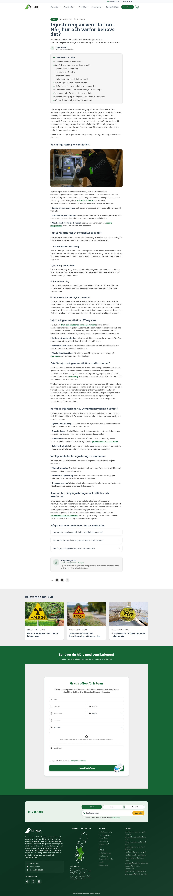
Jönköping (76, 873)
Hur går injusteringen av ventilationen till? (72, 65)
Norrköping (86, 875)
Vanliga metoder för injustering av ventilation (73, 93)
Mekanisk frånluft (104, 844)
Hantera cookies (103, 865)
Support (113, 807)
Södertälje (79, 877)
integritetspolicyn (78, 760)
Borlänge (72, 871)
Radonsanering (103, 841)
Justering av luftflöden (65, 72)
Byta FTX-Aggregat (104, 835)
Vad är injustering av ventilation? (68, 61)
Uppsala (79, 869)
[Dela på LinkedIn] (62, 580)
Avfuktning (102, 850)
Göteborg (84, 869)
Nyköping (72, 877)
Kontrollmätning (63, 75)
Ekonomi (135, 807)
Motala (83, 879)
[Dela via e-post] (67, 580)
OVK (100, 847)
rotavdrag (73, 376)
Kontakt (101, 862)
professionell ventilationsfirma (64, 515)
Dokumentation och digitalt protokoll (72, 79)
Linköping (80, 875)
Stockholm (73, 869)
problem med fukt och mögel (105, 441)
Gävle (71, 873)
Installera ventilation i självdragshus (135, 855)
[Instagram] (33, 881)
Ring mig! (138, 813)
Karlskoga (73, 879)
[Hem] (32, 7)
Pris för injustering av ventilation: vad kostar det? (75, 86)
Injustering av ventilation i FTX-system (70, 82)
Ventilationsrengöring (105, 832)
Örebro (90, 877)
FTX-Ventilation (103, 838)
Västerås (84, 877)
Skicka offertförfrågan (86, 768)
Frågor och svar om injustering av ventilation (73, 100)
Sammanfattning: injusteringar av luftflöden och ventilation (79, 96)
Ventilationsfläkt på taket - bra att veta (136, 863)
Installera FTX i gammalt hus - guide (135, 852)
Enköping (78, 871)
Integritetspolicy (115, 817)
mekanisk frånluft (85, 200)
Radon (54, 19)
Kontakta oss (127, 7)
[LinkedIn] (39, 881)
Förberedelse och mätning (67, 68)
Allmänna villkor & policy (106, 859)
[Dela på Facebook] (57, 580)
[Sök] (137, 7)
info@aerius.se (35, 867)
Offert (92, 807)
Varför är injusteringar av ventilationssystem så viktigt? (77, 89)
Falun (89, 871)
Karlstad (82, 873)
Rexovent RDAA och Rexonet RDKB (135, 871)
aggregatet (55, 356)
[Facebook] (27, 881)
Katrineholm (73, 875)
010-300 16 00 (34, 863)
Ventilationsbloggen (105, 853)
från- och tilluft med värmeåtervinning (78, 325)
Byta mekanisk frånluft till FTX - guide (136, 874)
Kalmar (78, 879)
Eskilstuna (84, 871)
